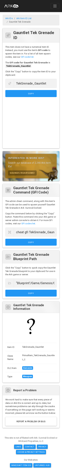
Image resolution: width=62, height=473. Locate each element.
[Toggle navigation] (55, 6)
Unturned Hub (42, 465)
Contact (29, 446)
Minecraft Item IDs (21, 465)
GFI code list (27, 57)
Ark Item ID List (24, 18)
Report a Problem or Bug (31, 421)
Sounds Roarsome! (22, 173)
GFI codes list (28, 223)
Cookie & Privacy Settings (31, 452)
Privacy (42, 446)
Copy (31, 94)
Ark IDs (9, 18)
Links (18, 446)
